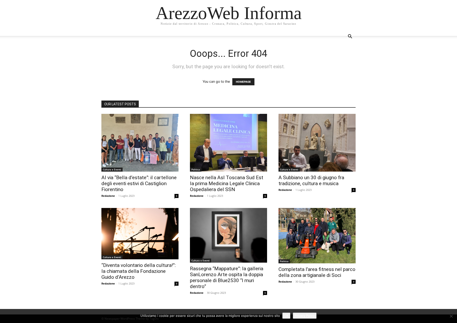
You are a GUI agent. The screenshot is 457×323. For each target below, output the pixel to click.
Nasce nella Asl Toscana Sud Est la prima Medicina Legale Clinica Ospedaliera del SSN (226, 183)
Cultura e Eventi (112, 169)
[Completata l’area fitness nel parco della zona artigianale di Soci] (317, 235)
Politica (195, 169)
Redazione (108, 196)
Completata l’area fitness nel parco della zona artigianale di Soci (316, 272)
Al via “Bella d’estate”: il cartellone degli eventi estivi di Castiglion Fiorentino (139, 183)
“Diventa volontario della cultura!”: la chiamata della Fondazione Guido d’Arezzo (138, 271)
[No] (451, 316)
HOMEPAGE (243, 81)
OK (286, 316)
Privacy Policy (305, 316)
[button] (350, 37)
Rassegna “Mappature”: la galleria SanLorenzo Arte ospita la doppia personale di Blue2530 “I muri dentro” (226, 277)
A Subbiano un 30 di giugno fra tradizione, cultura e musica (311, 180)
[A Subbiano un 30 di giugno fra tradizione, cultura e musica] (317, 143)
